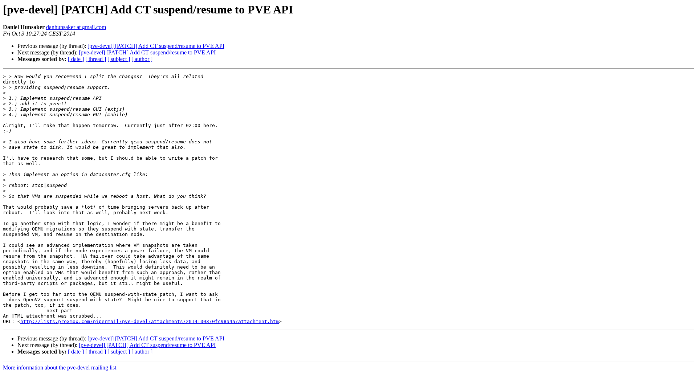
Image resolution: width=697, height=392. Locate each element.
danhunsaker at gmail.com (76, 27)
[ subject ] (118, 59)
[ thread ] (95, 59)
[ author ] (141, 59)
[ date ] (76, 59)
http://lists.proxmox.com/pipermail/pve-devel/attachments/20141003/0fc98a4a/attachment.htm (149, 321)
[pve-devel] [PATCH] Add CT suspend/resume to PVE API (155, 46)
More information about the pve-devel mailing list (59, 367)
